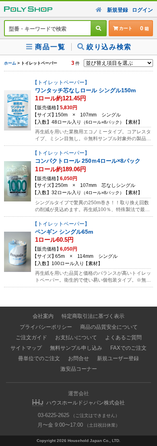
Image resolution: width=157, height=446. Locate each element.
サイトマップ (26, 348)
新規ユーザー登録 (118, 358)
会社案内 (43, 316)
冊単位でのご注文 (39, 358)
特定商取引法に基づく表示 (93, 316)
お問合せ (78, 358)
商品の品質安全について (109, 327)
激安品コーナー (78, 369)
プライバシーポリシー (46, 327)
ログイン (142, 10)
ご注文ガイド (31, 337)
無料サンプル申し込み (76, 348)
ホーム (10, 63)
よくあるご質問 (123, 337)
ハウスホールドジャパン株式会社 (85, 403)
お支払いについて (76, 337)
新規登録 (117, 10)
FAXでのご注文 (128, 348)
